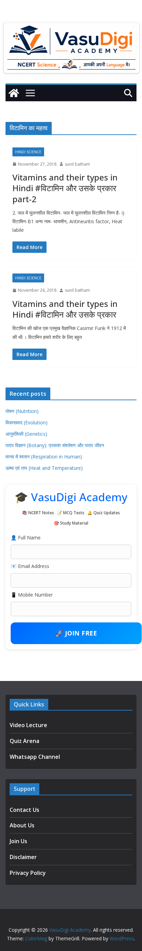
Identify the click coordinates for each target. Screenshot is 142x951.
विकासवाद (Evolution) (27, 422)
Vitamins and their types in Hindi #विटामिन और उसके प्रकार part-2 (65, 188)
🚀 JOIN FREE (76, 633)
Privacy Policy (28, 873)
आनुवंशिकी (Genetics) (26, 434)
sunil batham (77, 164)
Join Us (18, 841)
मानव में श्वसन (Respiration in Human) (44, 456)
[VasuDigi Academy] (14, 93)
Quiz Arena (24, 741)
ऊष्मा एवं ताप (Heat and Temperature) (44, 468)
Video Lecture (28, 725)
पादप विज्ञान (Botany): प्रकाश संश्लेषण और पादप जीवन (55, 445)
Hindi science (28, 151)
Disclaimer (23, 857)
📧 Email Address (30, 566)
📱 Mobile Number (32, 594)
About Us (22, 825)
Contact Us (24, 810)
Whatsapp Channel (35, 757)
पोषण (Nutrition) (22, 411)
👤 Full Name (26, 537)
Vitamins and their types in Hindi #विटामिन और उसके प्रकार (65, 309)
